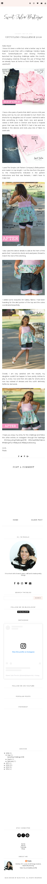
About (23, 845)
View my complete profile (28, 868)
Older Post (37, 520)
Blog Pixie (21, 878)
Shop (23, 849)
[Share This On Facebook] (19, 456)
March (9, 759)
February (10, 761)
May (9, 755)
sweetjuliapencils (27, 675)
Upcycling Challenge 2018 (15, 757)
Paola (29, 861)
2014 (7, 769)
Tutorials (23, 847)
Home (15, 520)
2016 (7, 765)
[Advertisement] (23, 728)
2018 (7, 753)
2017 (7, 763)
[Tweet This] (21, 456)
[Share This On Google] (27, 456)
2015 (7, 767)
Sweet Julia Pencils (12, 675)
